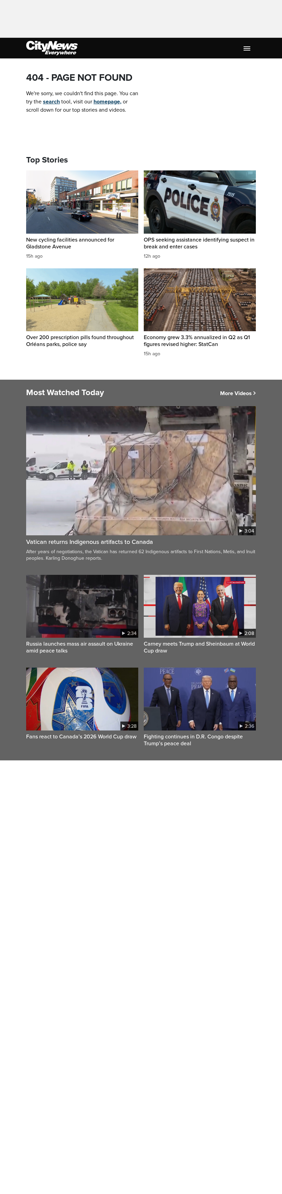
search (51, 101)
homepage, (107, 101)
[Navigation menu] (247, 48)
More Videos (236, 393)
